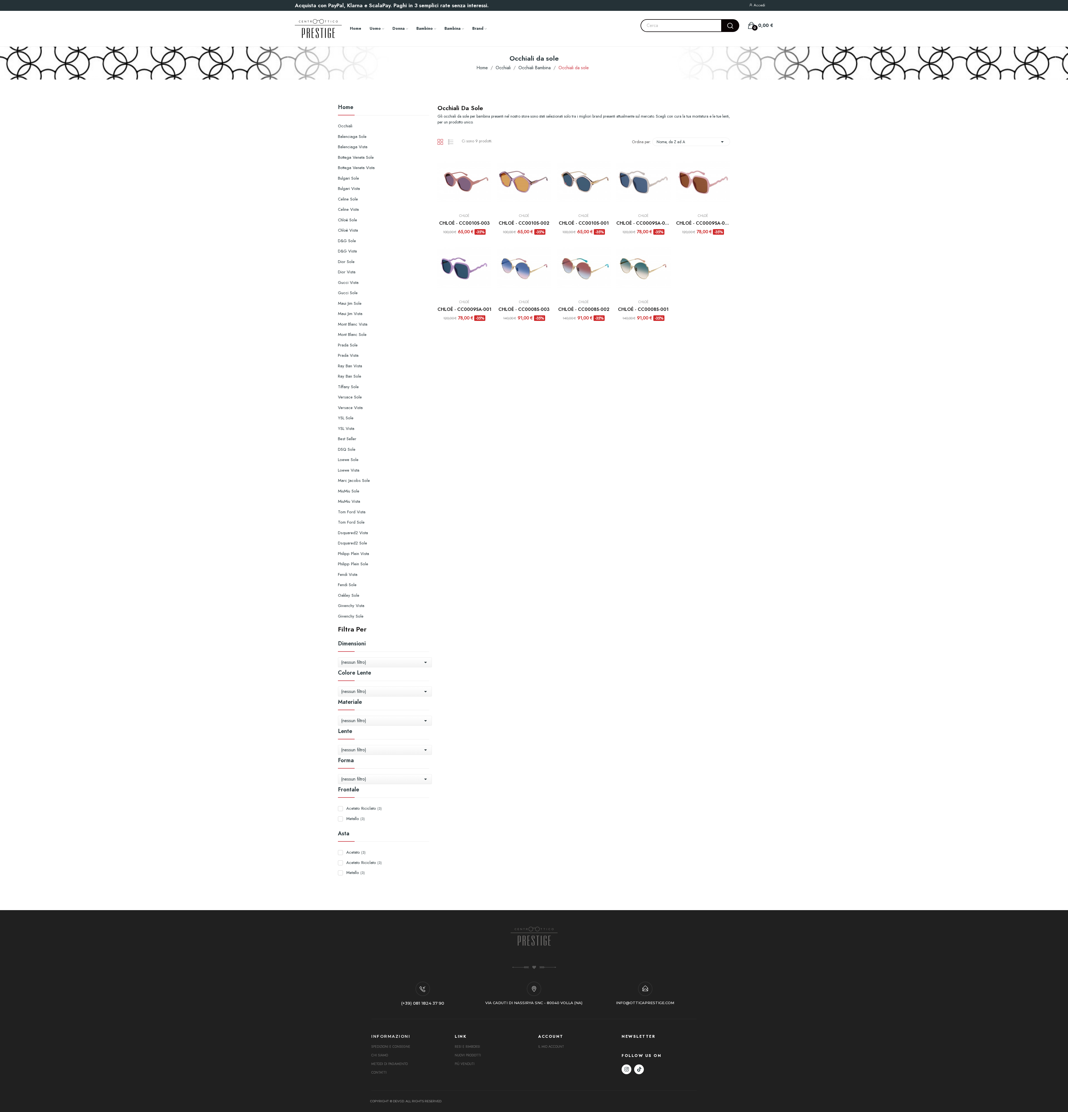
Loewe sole (348, 460)
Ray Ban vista (350, 366)
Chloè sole (347, 220)
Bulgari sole (348, 178)
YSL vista (346, 428)
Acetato (355, 852)
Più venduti (464, 1063)
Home (345, 108)
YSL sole (345, 418)
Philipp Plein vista (353, 554)
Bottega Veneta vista (356, 168)
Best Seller (347, 439)
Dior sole (346, 262)
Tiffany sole (348, 387)
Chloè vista (348, 230)
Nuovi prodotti (468, 1055)
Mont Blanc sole (352, 334)
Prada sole (348, 345)
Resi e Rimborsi (467, 1046)
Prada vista (348, 355)
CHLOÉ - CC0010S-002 (524, 223)
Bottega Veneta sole (356, 157)
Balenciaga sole (352, 136)
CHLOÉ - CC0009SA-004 (643, 223)
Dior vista (346, 272)
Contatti (379, 1072)
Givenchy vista (351, 606)
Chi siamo (379, 1055)
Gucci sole (348, 293)
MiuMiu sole (348, 491)
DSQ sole (346, 449)
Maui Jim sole (350, 303)
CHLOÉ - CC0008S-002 (583, 309)
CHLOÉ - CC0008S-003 (524, 309)
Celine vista (348, 209)
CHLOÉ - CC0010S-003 (464, 223)
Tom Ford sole (351, 522)
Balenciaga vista (352, 147)
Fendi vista (347, 574)
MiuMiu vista (349, 501)
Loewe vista (348, 470)
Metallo (355, 819)
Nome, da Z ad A (691, 141)
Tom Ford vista (351, 512)
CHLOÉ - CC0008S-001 (643, 309)
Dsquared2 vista (353, 533)
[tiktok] (639, 1069)
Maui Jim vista (350, 314)
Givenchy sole (351, 616)
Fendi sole (347, 585)
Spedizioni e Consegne (390, 1046)
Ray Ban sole (349, 376)
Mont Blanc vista (352, 324)
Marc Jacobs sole (354, 480)
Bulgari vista (349, 188)
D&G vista (347, 251)
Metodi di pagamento (389, 1063)
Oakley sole (348, 595)
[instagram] (626, 1069)
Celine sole (348, 199)
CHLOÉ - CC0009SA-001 (464, 309)
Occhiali (345, 126)
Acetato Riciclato (364, 808)
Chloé (464, 215)
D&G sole (347, 241)
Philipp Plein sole (353, 564)
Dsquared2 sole (352, 543)
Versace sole (350, 397)
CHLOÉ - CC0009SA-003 (703, 223)
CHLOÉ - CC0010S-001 (584, 223)
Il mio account (551, 1046)
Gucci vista (348, 282)
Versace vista (350, 408)
